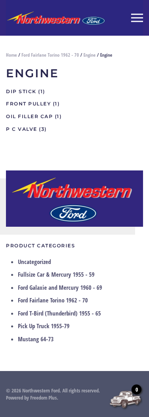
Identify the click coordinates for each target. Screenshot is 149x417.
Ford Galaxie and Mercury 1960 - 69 (60, 287)
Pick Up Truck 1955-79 (44, 326)
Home (11, 55)
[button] (137, 18)
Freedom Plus (43, 397)
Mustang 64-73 (36, 339)
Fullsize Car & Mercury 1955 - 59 (56, 274)
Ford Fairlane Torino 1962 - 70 (50, 55)
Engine (89, 55)
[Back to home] (55, 18)
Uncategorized (34, 262)
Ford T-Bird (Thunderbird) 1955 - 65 (59, 313)
